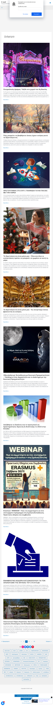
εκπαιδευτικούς (9, 675)
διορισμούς (26, 672)
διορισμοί (19, 672)
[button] (2, 7)
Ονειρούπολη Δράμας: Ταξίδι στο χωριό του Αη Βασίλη (25, 89)
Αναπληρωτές (15, 654)
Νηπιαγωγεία (27, 665)
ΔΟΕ (46, 654)
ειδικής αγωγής (36, 672)
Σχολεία (40, 668)
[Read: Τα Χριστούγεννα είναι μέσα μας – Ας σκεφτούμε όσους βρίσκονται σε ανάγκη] (26, 291)
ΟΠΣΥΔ (35, 665)
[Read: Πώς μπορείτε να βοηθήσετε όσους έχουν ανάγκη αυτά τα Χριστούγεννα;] (26, 118)
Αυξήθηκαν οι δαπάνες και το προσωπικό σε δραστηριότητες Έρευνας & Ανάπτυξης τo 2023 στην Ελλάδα (24, 427)
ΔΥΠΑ (8, 657)
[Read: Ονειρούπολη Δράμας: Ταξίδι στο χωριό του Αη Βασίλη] (26, 64)
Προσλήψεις (32, 668)
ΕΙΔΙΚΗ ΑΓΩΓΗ (32, 657)
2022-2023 (7, 650)
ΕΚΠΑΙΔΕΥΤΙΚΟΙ (42, 657)
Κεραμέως (45, 661)
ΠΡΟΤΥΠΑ (23, 668)
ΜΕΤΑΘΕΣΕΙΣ (8, 665)
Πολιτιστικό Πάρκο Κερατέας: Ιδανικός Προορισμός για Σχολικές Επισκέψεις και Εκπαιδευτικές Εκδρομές (25, 623)
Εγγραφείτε (36, 14)
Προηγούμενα (5, 641)
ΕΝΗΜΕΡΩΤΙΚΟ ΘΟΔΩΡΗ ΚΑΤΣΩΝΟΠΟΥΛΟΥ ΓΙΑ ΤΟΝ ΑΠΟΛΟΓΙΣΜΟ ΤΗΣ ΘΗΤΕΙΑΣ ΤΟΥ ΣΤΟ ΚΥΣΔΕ (24, 582)
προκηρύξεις (26, 679)
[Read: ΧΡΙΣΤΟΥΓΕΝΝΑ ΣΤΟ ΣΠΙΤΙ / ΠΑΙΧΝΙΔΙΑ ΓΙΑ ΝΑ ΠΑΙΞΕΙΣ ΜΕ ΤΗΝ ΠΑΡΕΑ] (26, 170)
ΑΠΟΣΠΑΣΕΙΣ (45, 650)
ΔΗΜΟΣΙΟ (39, 654)
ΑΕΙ (27, 650)
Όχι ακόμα (25, 14)
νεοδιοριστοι (29, 675)
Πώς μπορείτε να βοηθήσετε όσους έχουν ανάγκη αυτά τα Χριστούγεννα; (25, 136)
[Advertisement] (26, 20)
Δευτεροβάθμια (16, 657)
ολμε (37, 675)
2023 (14, 650)
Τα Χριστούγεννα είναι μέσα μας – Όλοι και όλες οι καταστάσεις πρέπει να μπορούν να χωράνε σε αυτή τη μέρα (25, 258)
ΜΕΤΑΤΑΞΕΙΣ (17, 665)
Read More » (6, 99)
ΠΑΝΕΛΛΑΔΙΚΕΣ (43, 665)
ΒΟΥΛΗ (32, 654)
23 (34, 641)
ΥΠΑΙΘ (47, 668)
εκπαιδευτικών (19, 675)
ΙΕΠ (39, 661)
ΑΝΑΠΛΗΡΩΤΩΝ (35, 650)
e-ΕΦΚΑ (21, 650)
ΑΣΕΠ (7, 654)
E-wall (3, 2)
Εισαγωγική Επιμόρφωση (29, 661)
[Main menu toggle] (50, 2)
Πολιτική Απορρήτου (26, 703)
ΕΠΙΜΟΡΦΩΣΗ (16, 661)
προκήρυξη (44, 675)
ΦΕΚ (5, 672)
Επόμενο (49, 641)
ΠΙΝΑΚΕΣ (16, 668)
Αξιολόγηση (24, 654)
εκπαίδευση (46, 672)
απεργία (11, 672)
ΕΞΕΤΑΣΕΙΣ (7, 661)
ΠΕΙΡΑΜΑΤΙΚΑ (7, 668)
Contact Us (26, 701)
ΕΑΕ (24, 657)
